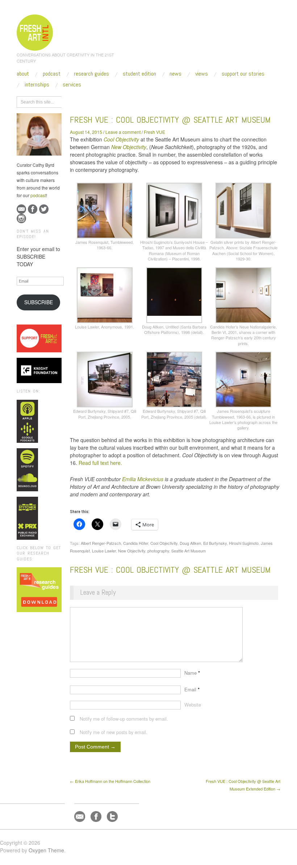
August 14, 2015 (86, 132)
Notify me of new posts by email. (113, 732)
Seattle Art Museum (188, 551)
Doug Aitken (190, 543)
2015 (115, 101)
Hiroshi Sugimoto (244, 543)
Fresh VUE (154, 132)
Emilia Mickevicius (142, 479)
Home (98, 101)
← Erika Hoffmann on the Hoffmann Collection (110, 781)
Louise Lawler (104, 551)
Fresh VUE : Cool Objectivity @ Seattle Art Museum (170, 119)
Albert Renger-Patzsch (101, 543)
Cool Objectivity (121, 139)
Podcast (51, 74)
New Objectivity (131, 551)
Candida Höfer (135, 543)
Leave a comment (123, 132)
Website (192, 704)
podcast (38, 195)
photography (158, 551)
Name (192, 672)
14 (149, 101)
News (175, 74)
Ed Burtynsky (215, 543)
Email (192, 689)
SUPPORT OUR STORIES (243, 74)
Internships (37, 85)
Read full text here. (100, 462)
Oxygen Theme (46, 850)
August (133, 101)
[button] (104, 217)
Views (201, 74)
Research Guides (91, 74)
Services (72, 85)
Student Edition (139, 74)
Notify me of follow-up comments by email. (124, 718)
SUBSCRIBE (38, 302)
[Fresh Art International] (35, 31)
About (23, 74)
